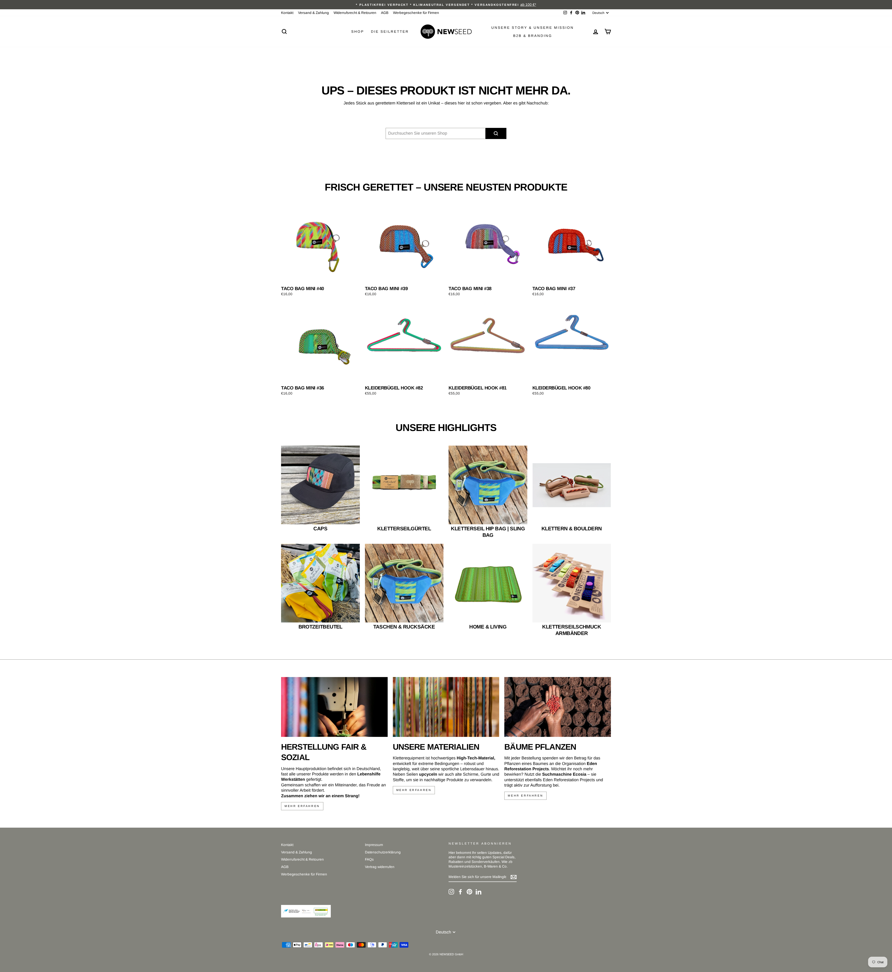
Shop (357, 31)
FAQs (369, 859)
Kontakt (287, 13)
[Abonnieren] (514, 877)
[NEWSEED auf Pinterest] (469, 891)
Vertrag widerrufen (379, 867)
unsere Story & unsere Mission (532, 27)
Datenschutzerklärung (383, 852)
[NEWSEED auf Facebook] (460, 891)
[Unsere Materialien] (446, 707)
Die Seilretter (390, 31)
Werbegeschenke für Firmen (416, 13)
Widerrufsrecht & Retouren (355, 13)
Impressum (374, 845)
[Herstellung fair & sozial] (334, 707)
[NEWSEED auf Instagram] (451, 891)
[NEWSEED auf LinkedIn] (478, 891)
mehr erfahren (302, 806)
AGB (384, 13)
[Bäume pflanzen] (557, 707)
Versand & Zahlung (313, 13)
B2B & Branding (532, 36)
